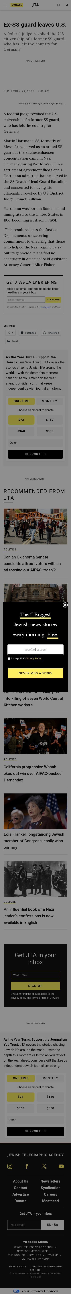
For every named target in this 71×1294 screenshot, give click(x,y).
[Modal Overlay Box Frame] (35, 647)
